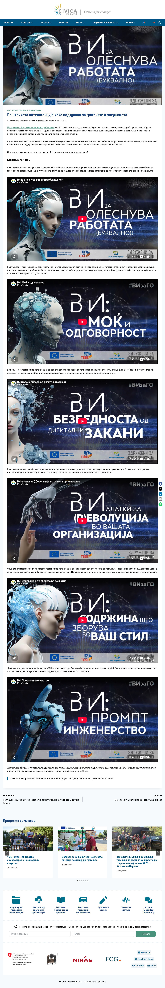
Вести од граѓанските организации (24, 110)
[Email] (160, 499)
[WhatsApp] (160, 504)
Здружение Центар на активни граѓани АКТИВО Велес (32, 120)
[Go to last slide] (7, 852)
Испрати (146, 934)
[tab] (77, 880)
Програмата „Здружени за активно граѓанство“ (30, 127)
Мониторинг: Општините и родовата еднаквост (138, 798)
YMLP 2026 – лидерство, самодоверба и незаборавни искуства (23, 860)
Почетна (8, 22)
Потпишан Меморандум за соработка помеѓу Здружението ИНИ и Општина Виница (41, 799)
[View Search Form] (159, 22)
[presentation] (28, 839)
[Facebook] (160, 484)
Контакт (130, 22)
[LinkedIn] (160, 494)
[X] (160, 489)
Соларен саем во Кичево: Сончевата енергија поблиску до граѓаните (82, 858)
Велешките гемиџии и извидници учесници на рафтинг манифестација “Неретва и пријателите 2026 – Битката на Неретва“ (137, 861)
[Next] (158, 852)
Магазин (63, 22)
